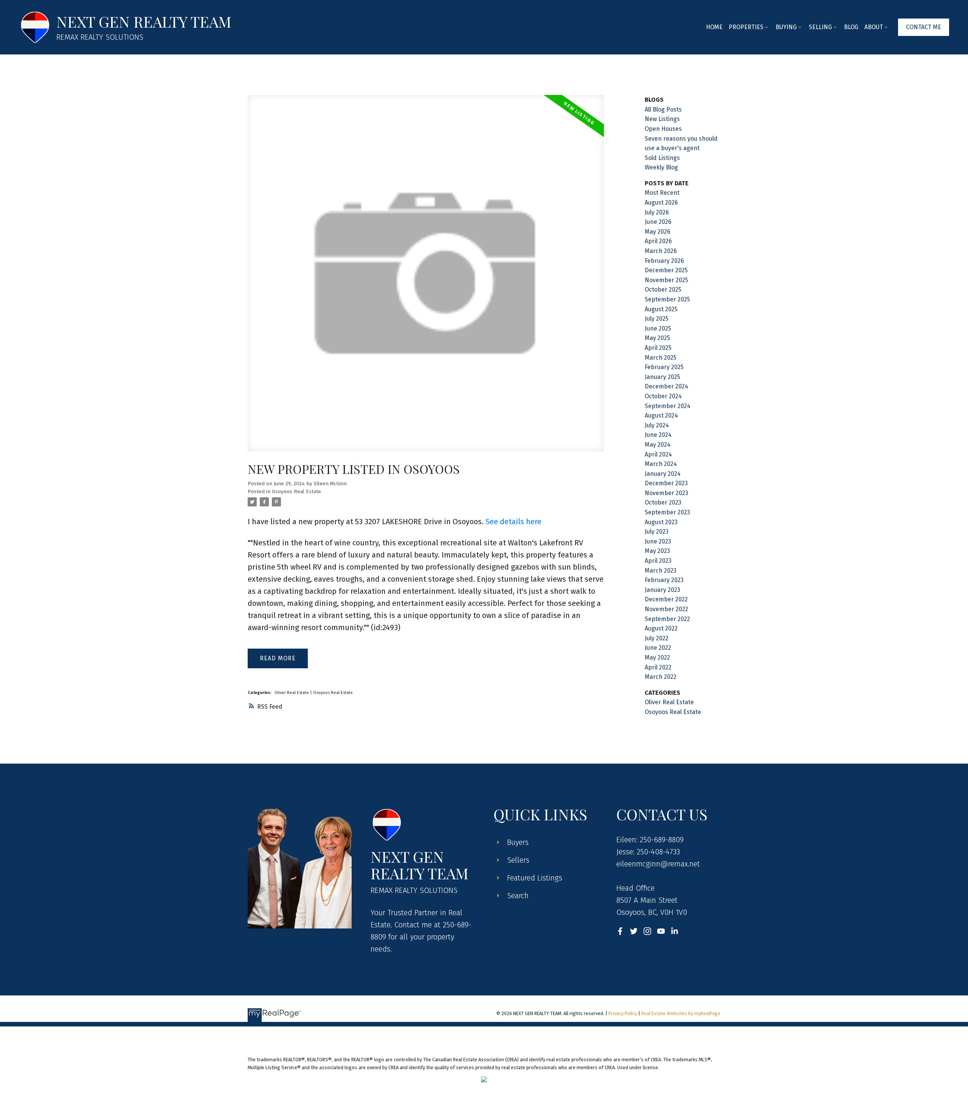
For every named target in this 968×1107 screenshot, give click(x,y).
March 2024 (661, 463)
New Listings (662, 119)
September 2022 (667, 619)
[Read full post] (426, 277)
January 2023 (662, 589)
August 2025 (661, 309)
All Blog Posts (663, 109)
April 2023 (658, 560)
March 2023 (660, 570)
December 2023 (666, 483)
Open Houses (663, 128)
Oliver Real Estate (292, 692)
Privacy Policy (622, 1013)
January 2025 (662, 376)
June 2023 (658, 541)
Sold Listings (662, 157)
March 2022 (660, 676)
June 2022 (658, 647)
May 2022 (657, 657)
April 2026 (658, 241)
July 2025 (657, 318)
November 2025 (666, 280)
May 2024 (657, 444)
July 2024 (657, 425)
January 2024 (663, 473)
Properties (746, 27)
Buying (786, 27)
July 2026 (657, 212)
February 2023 (664, 580)
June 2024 (658, 434)
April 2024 (658, 454)
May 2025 (657, 338)
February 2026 (664, 260)
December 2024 (666, 386)
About (873, 27)
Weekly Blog (661, 167)
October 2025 (663, 289)
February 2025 (664, 367)
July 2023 (657, 531)
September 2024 (667, 406)
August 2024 (661, 415)
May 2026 (657, 231)
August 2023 (661, 522)
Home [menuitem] (714, 27)
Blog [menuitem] (851, 27)
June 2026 (658, 221)
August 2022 (661, 628)
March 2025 (660, 357)
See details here (513, 521)
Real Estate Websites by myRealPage (680, 1013)
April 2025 (658, 347)
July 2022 (657, 638)
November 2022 (666, 609)
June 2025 (658, 328)
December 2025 (666, 270)
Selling (820, 27)
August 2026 (661, 202)
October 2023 (663, 502)
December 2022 (666, 599)
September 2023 (667, 512)
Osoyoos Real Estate (296, 492)
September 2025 (667, 299)
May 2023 (657, 550)
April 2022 (658, 667)
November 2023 (666, 493)
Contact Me (923, 27)
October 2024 (663, 396)
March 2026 (661, 251)
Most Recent (662, 192)
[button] (923, 27)
